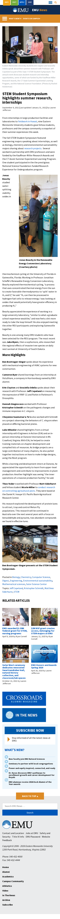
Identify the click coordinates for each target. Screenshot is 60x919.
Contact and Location (13, 833)
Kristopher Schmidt (34, 588)
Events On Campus (31, 18)
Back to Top (30, 796)
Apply (22, 2)
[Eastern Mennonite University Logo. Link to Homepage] (21, 10)
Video (5, 890)
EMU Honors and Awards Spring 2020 (44, 666)
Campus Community (13, 881)
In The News (8, 895)
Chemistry (26, 577)
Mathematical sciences (13, 584)
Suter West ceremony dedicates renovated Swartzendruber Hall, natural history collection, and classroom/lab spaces (14, 671)
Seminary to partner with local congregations (31, 763)
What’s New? (15, 18)
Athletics (7, 885)
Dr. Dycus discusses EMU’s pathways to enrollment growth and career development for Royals (31, 775)
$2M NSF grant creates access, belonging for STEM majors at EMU (43, 631)
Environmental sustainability (37, 580)
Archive (6, 899)
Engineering (16, 580)
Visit (14, 2)
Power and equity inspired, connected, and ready (32, 768)
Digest (5, 580)
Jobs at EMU (32, 833)
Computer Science (41, 577)
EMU (39, 10)
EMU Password (33, 836)
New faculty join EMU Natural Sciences (27, 759)
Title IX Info (18, 836)
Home (5, 867)
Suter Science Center (36, 584)
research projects (33, 148)
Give (30, 2)
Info (7, 2)
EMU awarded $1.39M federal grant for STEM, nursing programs (14, 631)
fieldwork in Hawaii (27, 121)
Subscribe (7, 904)
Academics (8, 876)
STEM (16, 591)
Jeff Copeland (16, 588)
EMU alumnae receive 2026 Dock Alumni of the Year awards (30, 783)
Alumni (6, 871)
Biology (16, 577)
